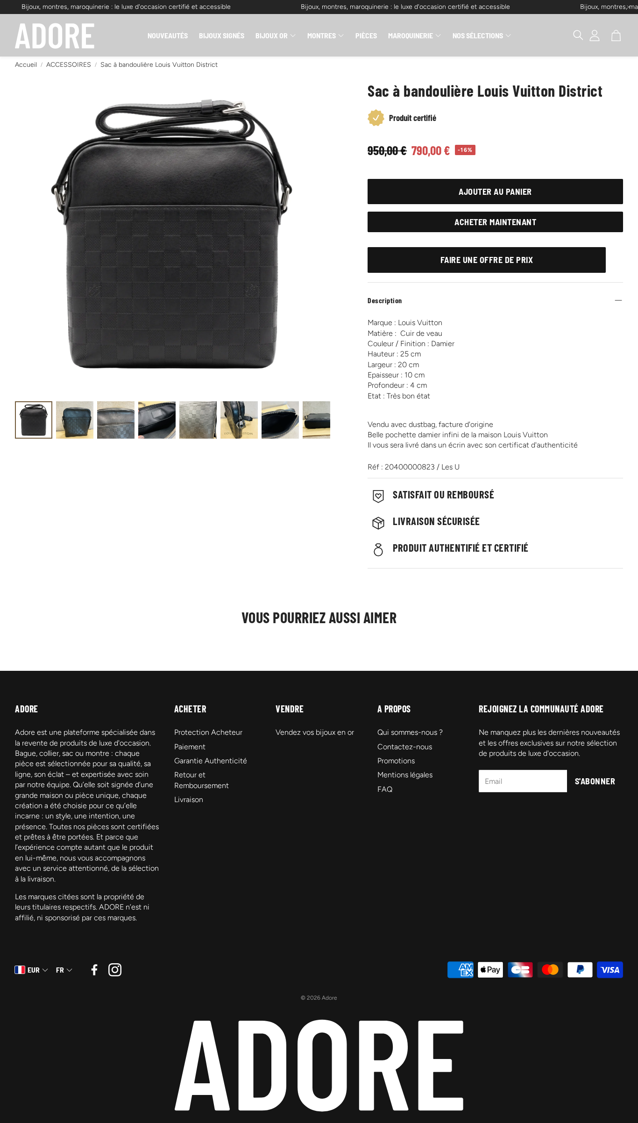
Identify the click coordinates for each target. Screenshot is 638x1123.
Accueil (26, 65)
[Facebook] (94, 969)
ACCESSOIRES (68, 65)
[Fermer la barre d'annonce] (629, 7)
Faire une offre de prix (486, 260)
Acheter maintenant (495, 222)
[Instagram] (114, 969)
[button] (573, 35)
